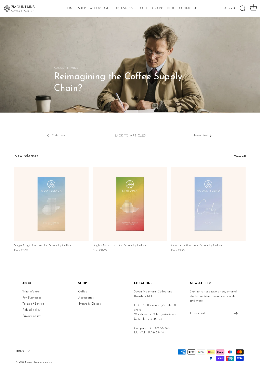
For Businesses (124, 8)
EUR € (20, 351)
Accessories (86, 297)
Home (70, 8)
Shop (82, 8)
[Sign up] (236, 313)
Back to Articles (130, 135)
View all (240, 156)
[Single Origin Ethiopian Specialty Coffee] (130, 204)
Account (229, 8)
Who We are (31, 291)
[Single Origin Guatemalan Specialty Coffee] (51, 204)
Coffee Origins (152, 8)
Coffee (82, 291)
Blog (171, 8)
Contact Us (188, 8)
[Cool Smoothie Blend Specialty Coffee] (208, 204)
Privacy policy (31, 316)
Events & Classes (89, 303)
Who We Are (99, 8)
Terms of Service (33, 303)
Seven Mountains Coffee (38, 362)
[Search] (242, 8)
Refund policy (31, 310)
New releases (26, 156)
